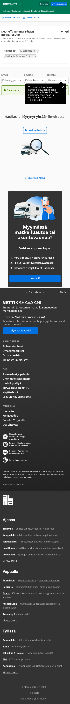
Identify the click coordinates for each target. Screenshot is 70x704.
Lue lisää (35, 278)
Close (63, 86)
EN (64, 292)
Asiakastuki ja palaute (16, 374)
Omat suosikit (11, 355)
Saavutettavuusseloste (17, 396)
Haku (7, 11)
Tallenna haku (32, 17)
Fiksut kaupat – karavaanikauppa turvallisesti (17, 436)
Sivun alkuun (35, 292)
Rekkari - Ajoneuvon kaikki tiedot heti (18, 452)
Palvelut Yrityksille (14, 420)
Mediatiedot (10, 415)
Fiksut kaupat (47, 11)
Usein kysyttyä (12, 383)
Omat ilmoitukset (13, 350)
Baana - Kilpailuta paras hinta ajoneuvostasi (20, 444)
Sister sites (20, 4)
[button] (12, 78)
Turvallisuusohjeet (14, 387)
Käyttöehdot (10, 392)
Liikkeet (26, 11)
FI (61, 292)
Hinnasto (8, 411)
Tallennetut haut (13, 346)
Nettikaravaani (11, 4)
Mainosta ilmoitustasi (16, 360)
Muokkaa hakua (12, 17)
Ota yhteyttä (10, 424)
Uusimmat (16, 11)
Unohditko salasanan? (16, 378)
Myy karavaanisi (59, 3)
